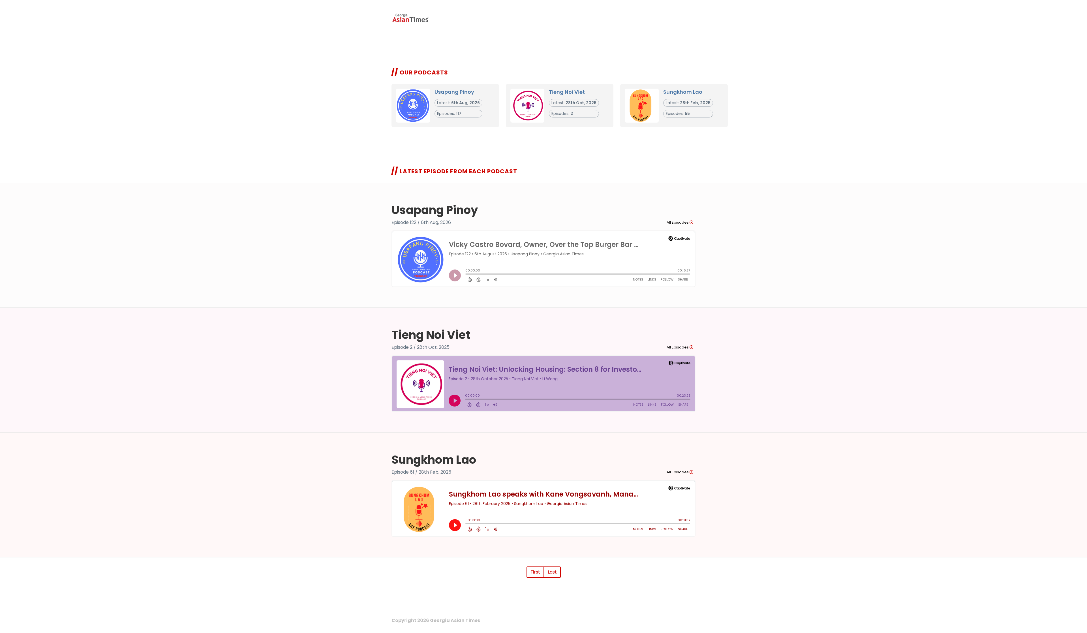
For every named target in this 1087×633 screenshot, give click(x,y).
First (535, 572)
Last (552, 572)
